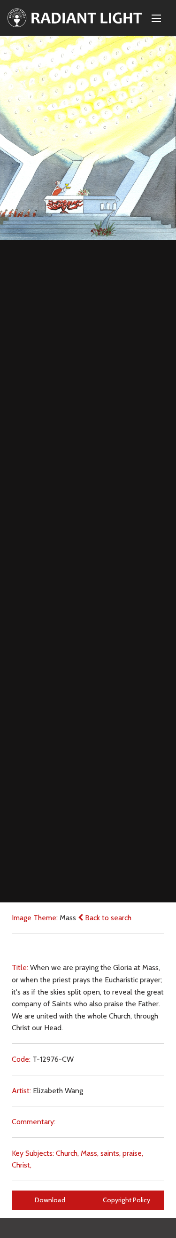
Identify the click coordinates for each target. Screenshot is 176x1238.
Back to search (107, 917)
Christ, (21, 1164)
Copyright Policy (126, 1200)
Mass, (90, 1153)
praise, (132, 1153)
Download (50, 1200)
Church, (67, 1153)
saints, (110, 1153)
